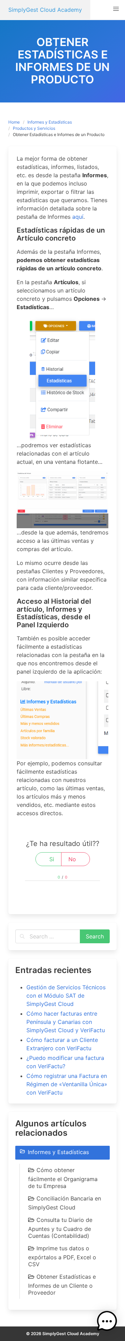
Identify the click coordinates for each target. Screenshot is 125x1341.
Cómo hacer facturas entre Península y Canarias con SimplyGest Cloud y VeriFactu (65, 1022)
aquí (77, 216)
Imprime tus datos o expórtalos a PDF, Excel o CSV (62, 1256)
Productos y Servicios (34, 128)
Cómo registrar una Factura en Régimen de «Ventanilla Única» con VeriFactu (66, 1084)
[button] (116, 9)
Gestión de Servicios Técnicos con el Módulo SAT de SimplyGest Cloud (66, 995)
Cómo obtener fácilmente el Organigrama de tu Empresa (63, 1178)
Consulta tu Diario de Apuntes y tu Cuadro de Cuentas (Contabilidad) (60, 1227)
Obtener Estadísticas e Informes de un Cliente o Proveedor (62, 1284)
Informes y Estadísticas (49, 122)
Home (14, 122)
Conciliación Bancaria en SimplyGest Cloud (64, 1203)
